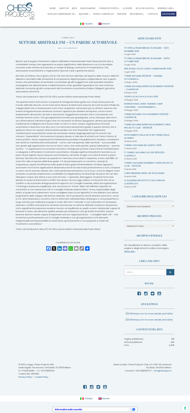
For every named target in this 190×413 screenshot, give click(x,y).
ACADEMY (127, 8)
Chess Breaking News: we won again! (144, 173)
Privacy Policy (25, 376)
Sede (74, 8)
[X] (54, 248)
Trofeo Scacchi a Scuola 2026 (141, 96)
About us (64, 8)
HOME (53, 8)
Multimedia (136, 14)
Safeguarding (88, 8)
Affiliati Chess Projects (60, 14)
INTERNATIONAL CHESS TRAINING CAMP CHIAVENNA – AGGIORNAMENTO (143, 105)
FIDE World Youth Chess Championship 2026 (147, 68)
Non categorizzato (68, 48)
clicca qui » (129, 251)
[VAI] (170, 272)
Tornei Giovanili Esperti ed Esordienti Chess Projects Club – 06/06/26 (147, 126)
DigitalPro (168, 14)
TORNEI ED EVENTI (108, 8)
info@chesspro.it (163, 370)
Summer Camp (165, 8)
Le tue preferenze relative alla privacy (107, 409)
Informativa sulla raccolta (68, 409)
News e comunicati (103, 14)
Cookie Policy (41, 376)
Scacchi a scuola (145, 8)
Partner (121, 14)
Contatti (152, 14)
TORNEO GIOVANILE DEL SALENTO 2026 (142, 145)
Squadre (83, 14)
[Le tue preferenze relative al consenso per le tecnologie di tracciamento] (185, 408)
